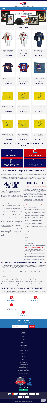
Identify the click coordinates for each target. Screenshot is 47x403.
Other (23, 338)
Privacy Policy (23, 354)
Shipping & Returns (23, 352)
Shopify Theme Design (19, 401)
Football (23, 335)
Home (23, 347)
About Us (23, 349)
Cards (23, 339)
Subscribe (32, 326)
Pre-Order (23, 342)
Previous (1, 17)
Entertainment (23, 340)
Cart (44, 8)
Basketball (23, 333)
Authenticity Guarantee (23, 350)
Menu (3, 8)
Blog (24, 357)
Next (45, 17)
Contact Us (23, 359)
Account (23, 356)
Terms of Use (23, 353)
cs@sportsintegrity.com (28, 6)
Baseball (23, 332)
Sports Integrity (23, 399)
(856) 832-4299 (17, 6)
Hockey (23, 336)
